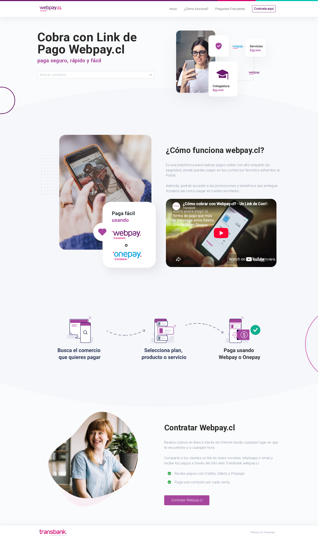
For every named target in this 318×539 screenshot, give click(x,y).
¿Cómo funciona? (196, 9)
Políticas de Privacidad (262, 532)
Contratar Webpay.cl (186, 500)
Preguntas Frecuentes (230, 9)
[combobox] (96, 74)
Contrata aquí (264, 8)
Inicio (173, 9)
